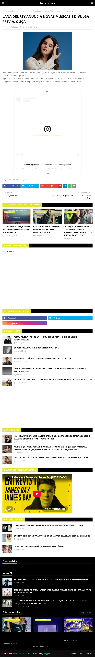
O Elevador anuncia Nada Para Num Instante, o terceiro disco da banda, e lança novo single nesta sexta (52, 602)
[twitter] (70, 318)
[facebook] (24, 318)
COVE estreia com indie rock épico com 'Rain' (36, 348)
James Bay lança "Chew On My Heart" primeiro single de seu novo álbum (51, 457)
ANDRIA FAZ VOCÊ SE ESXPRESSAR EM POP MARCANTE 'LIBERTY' (43, 358)
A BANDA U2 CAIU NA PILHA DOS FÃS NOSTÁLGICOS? (77, 635)
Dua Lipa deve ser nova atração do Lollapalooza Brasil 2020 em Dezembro (52, 536)
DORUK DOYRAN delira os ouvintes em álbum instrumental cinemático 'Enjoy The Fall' (50, 370)
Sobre (81, 653)
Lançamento (19, 11)
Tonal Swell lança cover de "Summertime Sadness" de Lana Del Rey (16, 229)
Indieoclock (47, 3)
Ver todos (85, 612)
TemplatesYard (24, 653)
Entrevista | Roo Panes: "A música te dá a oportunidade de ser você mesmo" (53, 379)
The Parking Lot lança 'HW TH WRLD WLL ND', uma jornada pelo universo (51, 579)
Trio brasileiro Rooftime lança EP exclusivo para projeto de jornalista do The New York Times (52, 591)
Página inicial (7, 11)
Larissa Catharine (11, 27)
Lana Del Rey (49, 169)
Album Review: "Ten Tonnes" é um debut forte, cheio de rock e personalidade (45, 338)
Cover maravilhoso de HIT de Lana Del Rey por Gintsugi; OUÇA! (47, 229)
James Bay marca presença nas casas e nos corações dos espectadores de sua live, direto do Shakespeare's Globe (52, 437)
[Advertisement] (47, 407)
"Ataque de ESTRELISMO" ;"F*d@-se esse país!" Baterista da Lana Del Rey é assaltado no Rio (78, 231)
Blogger (47, 653)
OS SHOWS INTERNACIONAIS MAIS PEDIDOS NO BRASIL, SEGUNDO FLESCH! (16, 637)
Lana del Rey (13, 179)
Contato (89, 653)
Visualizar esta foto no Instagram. (47, 136)
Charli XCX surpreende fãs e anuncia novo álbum (39, 546)
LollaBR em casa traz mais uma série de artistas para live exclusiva (48, 525)
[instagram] (24, 323)
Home (73, 653)
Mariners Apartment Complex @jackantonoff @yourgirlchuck (47, 164)
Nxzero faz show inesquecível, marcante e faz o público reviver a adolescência (47, 638)
